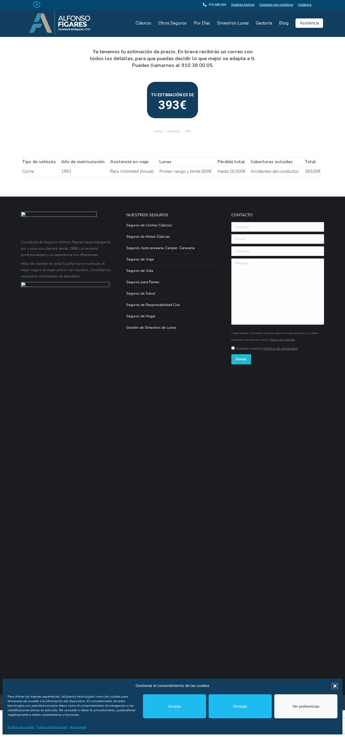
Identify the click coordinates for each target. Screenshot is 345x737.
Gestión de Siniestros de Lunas (151, 327)
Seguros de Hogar (141, 316)
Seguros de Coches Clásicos (149, 225)
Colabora (304, 5)
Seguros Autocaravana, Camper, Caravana (160, 248)
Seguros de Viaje (140, 259)
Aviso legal (78, 727)
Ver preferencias (305, 706)
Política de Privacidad (52, 727)
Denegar (240, 706)
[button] (334, 685)
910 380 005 (217, 5)
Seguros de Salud (140, 293)
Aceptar (174, 706)
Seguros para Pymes (142, 282)
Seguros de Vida (139, 270)
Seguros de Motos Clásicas (148, 236)
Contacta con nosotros (276, 5)
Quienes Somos (242, 5)
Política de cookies (21, 727)
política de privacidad (280, 348)
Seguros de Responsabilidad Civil (153, 304)
